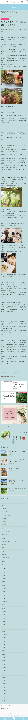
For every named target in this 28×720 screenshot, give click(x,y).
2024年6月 (4, 611)
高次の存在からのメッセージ (9, 541)
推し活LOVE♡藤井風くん (15, 468)
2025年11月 (4, 575)
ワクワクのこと (5, 19)
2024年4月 (4, 618)
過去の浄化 (4, 544)
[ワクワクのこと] (21, 394)
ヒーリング (4, 511)
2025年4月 (4, 595)
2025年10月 (4, 578)
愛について (4, 534)
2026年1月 (4, 572)
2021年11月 (4, 687)
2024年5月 (4, 614)
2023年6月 (4, 647)
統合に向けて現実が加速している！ (17, 489)
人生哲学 (4, 518)
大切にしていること (7, 557)
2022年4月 (4, 670)
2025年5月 (4, 591)
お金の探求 (4, 521)
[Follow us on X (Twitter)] (16, 438)
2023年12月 (4, 631)
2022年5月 (4, 667)
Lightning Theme (17, 715)
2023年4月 (4, 654)
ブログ (3, 502)
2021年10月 (4, 690)
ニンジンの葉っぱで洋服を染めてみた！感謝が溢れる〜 (9, 397)
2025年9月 (4, 581)
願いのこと (4, 528)
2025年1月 (4, 598)
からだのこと (5, 508)
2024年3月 (4, 621)
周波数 (3, 538)
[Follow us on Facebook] (13, 438)
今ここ (3, 564)
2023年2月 (4, 660)
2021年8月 (4, 697)
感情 (3, 548)
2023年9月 (4, 637)
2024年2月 (4, 624)
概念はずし (4, 554)
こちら (25, 434)
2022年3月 (4, 674)
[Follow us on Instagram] (13, 442)
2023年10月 (4, 634)
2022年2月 (4, 677)
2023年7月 (4, 644)
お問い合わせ (4, 708)
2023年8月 (4, 641)
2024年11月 (4, 601)
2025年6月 (4, 588)
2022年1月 (4, 680)
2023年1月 (4, 664)
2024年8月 (4, 604)
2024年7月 (4, 608)
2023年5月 (4, 650)
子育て (3, 551)
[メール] (20, 438)
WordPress (10, 715)
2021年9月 (4, 693)
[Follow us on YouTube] (24, 438)
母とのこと (4, 505)
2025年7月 (4, 585)
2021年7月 (4, 700)
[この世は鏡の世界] (6, 386)
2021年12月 (4, 683)
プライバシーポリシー (6, 705)
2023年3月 (4, 657)
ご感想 (3, 561)
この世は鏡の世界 (6, 531)
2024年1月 (4, 628)
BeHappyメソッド (6, 515)
